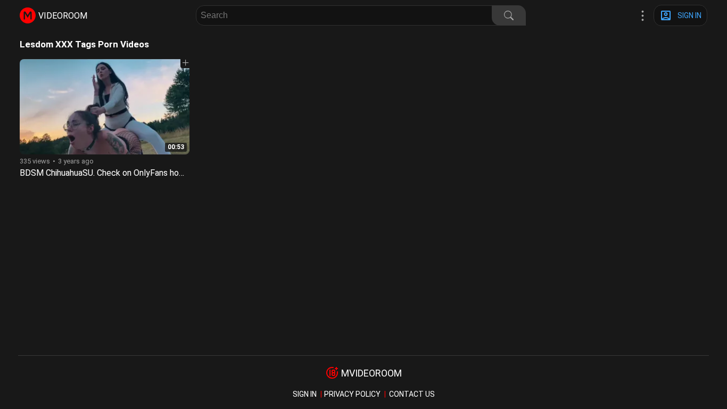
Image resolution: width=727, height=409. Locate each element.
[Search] (509, 15)
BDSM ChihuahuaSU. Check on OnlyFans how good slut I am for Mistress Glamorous (175, 173)
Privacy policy (352, 394)
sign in (305, 394)
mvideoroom (371, 373)
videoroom (62, 16)
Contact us (412, 394)
